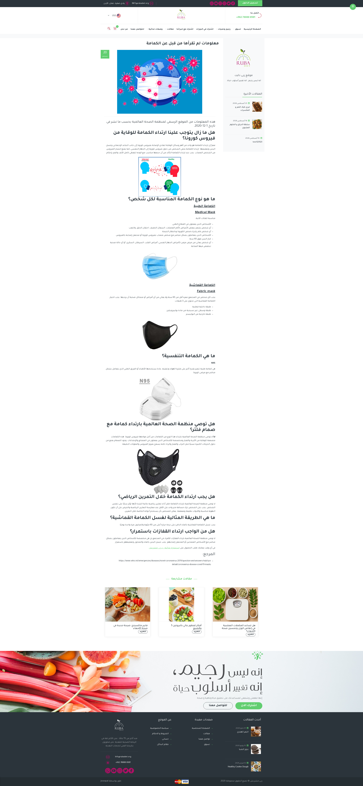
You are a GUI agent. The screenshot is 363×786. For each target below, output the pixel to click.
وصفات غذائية (155, 29)
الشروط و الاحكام (160, 734)
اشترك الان (249, 705)
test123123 (257, 142)
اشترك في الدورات (204, 29)
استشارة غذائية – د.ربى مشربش (164, 548)
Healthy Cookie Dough (238, 767)
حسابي (165, 739)
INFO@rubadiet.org (140, 3)
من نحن (124, 29)
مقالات (170, 29)
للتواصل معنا (137, 29)
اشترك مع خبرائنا (185, 29)
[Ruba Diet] (181, 15)
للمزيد (105, 632)
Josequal (104, 781)
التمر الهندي (242, 732)
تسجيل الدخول (250, 3)
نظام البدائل (163, 744)
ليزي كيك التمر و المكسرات (242, 108)
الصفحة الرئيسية (252, 29)
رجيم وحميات (224, 29)
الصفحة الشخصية (201, 728)
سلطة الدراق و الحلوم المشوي (240, 126)
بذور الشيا (243, 749)
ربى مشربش (256, 781)
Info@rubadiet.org (123, 757)
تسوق (238, 29)
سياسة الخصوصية (159, 728)
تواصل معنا (204, 739)
